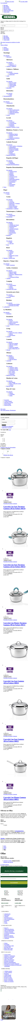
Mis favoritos (6, 8)
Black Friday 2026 (8, 948)
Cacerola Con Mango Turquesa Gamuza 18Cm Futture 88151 (14, 624)
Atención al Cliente (8, 402)
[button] (14, 503)
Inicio (4, 846)
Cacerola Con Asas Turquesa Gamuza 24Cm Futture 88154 (14, 507)
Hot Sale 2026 (7, 947)
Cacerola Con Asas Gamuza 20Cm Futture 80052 (13, 740)
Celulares (6, 916)
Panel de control (7, 9)
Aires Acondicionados (9, 919)
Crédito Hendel (7, 975)
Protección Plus (7, 405)
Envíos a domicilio (8, 979)
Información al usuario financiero (11, 963)
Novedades (6, 944)
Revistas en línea (8, 977)
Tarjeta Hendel (7, 403)
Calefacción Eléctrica (9, 929)
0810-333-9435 (10, 1)
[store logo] (9, 18)
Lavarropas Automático (9, 933)
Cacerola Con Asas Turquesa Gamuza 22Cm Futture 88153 (14, 566)
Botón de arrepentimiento (10, 962)
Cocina (5, 923)
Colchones (6, 938)
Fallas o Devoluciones (9, 959)
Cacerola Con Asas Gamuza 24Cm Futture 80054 (13, 682)
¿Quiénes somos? (8, 971)
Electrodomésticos (8, 917)
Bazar (4, 848)
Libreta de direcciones (8, 10)
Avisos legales (7, 954)
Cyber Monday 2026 (9, 945)
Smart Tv (6, 928)
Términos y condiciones (9, 955)
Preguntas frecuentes (8, 961)
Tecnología (6, 920)
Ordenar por (3, 444)
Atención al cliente (8, 958)
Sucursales (6, 400)
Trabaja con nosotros (9, 981)
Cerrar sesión (6, 11)
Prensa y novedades (8, 980)
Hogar (4, 847)
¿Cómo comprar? (8, 972)
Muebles (3, 838)
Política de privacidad (9, 957)
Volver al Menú (4, 45)
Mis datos (5, 5)
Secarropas (6, 934)
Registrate (6, 973)
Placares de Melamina (9, 937)
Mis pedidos (6, 6)
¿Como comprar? (8, 401)
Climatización (7, 914)
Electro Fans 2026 (8, 949)
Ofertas (5, 943)
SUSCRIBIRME (14, 882)
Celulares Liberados (8, 931)
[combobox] (7, 30)
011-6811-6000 (23, 1)
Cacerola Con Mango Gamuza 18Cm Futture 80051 (14, 798)
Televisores (6, 915)
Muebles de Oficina (8, 935)
